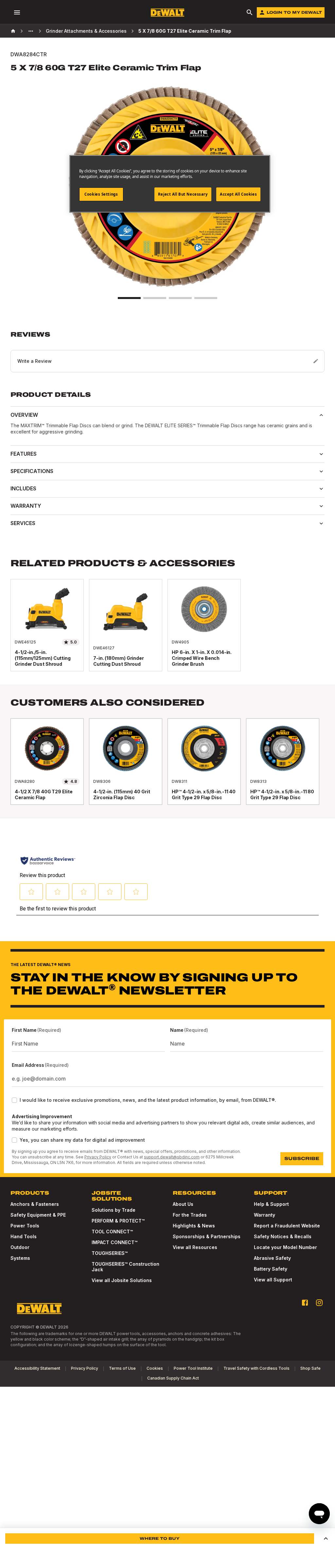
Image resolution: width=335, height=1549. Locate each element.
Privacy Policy (97, 1156)
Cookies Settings (101, 194)
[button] (167, 351)
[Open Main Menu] (17, 12)
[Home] (13, 31)
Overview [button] (24, 415)
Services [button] (22, 523)
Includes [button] (23, 488)
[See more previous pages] (30, 31)
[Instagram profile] (319, 1302)
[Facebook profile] (305, 1302)
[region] (167, 768)
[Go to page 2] (154, 298)
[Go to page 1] (129, 298)
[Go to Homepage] (167, 12)
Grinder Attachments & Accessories (86, 31)
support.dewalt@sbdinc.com (172, 1156)
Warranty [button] (25, 505)
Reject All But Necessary (183, 194)
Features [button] (23, 453)
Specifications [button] (31, 471)
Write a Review (34, 361)
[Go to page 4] (205, 298)
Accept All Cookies (238, 194)
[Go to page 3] (180, 298)
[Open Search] (249, 12)
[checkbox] (14, 1100)
